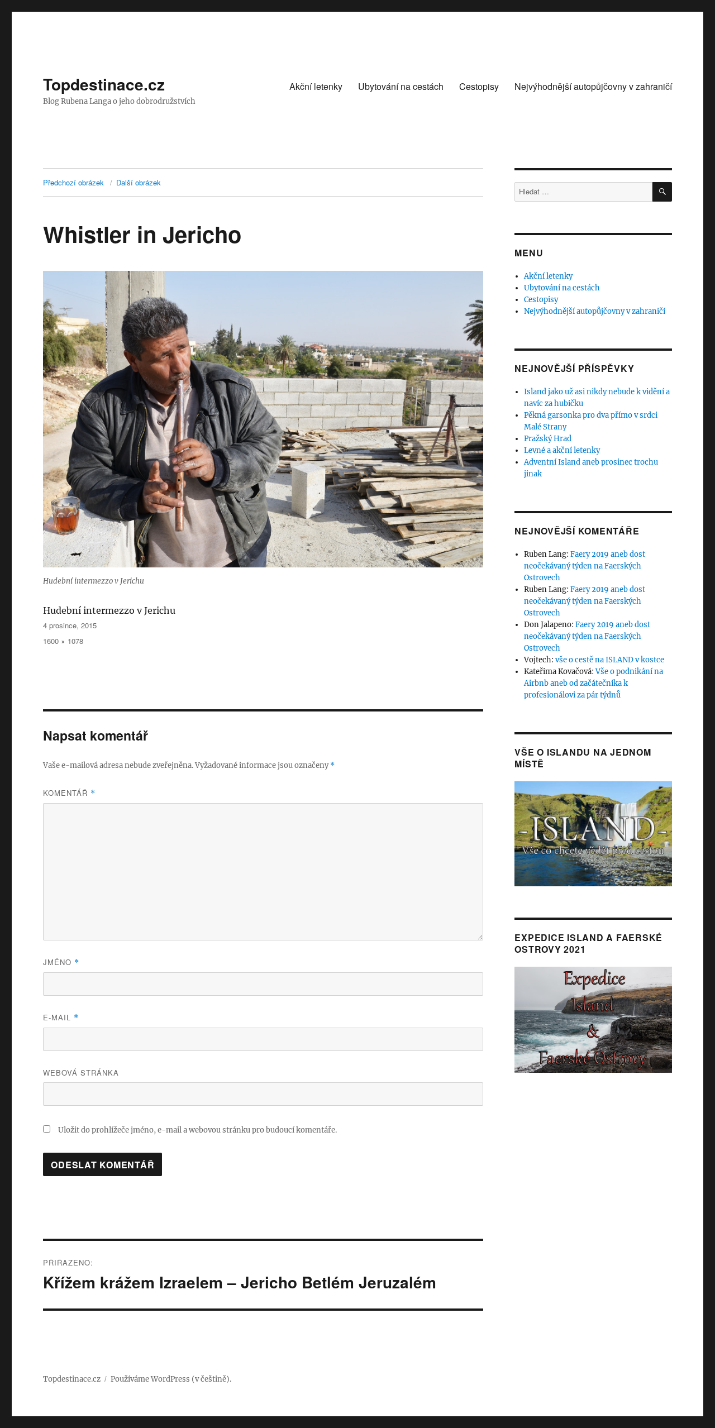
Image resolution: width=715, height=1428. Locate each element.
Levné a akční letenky (562, 450)
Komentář (69, 792)
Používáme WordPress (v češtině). (171, 1379)
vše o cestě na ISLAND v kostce (609, 660)
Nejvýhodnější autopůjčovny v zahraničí (593, 86)
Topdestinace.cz (104, 84)
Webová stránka (81, 1072)
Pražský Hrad (547, 438)
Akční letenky (315, 86)
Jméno (61, 962)
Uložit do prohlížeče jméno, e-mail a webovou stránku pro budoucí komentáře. (197, 1130)
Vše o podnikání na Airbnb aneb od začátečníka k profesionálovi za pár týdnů (593, 683)
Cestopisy (479, 86)
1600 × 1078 (63, 641)
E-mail (61, 1017)
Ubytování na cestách (401, 86)
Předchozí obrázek (73, 182)
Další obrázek (138, 182)
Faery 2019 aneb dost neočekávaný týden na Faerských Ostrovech (584, 566)
